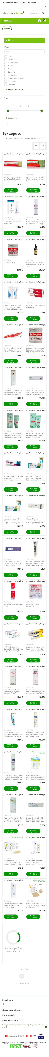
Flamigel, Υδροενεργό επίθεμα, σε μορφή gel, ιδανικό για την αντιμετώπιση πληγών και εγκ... (35, 649)
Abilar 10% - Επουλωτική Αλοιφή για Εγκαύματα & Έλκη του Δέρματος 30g (35, 392)
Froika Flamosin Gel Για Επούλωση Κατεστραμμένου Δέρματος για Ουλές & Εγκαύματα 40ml (35, 692)
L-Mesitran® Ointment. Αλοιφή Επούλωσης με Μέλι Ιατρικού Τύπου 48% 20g (35, 862)
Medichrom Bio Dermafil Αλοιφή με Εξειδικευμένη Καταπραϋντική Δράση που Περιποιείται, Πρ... (12, 179)
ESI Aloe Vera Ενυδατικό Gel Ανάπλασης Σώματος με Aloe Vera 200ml (35, 435)
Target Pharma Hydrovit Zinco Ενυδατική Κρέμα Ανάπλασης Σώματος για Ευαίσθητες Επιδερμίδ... (12, 307)
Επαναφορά (12, 118)
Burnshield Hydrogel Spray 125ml (13, 605)
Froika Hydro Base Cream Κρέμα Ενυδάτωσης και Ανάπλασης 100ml (35, 734)
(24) (14, 90)
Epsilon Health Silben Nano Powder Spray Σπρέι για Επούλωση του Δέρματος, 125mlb (35, 222)
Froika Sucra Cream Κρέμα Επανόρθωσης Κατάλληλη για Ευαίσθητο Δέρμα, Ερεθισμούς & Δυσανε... (13, 777)
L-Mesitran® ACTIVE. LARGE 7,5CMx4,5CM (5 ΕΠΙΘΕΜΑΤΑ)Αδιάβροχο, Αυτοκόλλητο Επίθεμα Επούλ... (12, 862)
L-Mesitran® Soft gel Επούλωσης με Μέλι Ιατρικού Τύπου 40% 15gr (13, 905)
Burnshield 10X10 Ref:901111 (32, 605)
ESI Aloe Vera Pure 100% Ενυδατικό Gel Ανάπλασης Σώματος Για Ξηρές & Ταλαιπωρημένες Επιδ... (13, 435)
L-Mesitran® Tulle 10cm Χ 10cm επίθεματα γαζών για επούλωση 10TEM (35, 905)
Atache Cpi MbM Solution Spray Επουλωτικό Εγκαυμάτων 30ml (13, 222)
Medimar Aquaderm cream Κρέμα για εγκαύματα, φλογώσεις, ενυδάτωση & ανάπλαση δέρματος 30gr (13, 478)
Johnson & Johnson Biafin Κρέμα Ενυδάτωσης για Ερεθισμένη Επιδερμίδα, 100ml (35, 563)
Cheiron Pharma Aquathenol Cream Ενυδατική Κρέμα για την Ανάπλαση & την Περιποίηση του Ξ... (35, 521)
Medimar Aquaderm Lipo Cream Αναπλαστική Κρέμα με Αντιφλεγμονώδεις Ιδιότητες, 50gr (35, 478)
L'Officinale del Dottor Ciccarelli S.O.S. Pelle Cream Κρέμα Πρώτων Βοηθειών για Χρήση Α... (13, 649)
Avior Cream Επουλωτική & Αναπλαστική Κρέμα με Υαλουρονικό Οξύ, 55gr (12, 563)
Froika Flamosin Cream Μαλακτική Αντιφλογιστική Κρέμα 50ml (12, 692)
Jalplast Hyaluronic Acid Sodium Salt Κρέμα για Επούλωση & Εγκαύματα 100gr (35, 820)
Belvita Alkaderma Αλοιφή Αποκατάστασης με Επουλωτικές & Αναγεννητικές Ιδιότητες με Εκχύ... (13, 350)
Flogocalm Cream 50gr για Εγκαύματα (35, 306)
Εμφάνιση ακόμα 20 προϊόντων (13, 950)
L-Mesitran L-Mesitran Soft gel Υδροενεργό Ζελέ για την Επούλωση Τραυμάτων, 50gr (13, 392)
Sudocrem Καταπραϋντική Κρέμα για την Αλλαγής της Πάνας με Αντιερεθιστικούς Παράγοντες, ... (35, 350)
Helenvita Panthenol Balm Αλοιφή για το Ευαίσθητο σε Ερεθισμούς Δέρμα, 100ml (13, 820)
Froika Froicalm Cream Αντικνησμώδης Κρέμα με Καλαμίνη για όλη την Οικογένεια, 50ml (13, 734)
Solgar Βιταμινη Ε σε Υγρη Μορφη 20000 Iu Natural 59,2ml (35, 264)
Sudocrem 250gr (9, 263)
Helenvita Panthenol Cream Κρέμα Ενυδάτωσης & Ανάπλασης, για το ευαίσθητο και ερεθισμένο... (35, 777)
